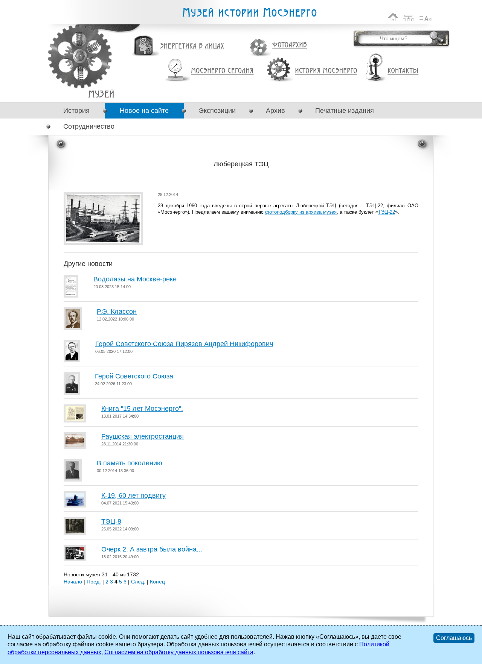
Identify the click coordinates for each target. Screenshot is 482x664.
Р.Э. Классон (117, 311)
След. (138, 582)
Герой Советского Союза (134, 376)
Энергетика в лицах (192, 46)
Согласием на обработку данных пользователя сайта (178, 652)
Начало (73, 582)
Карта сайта (409, 17)
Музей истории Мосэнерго (249, 12)
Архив (275, 110)
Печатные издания (344, 110)
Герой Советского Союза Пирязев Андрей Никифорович (184, 344)
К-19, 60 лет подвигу (133, 495)
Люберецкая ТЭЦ (101, 94)
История (76, 110)
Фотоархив (289, 45)
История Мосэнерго (326, 71)
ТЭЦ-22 (386, 212)
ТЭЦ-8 (111, 521)
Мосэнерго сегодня (222, 71)
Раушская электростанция (142, 436)
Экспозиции (217, 110)
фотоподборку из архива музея (301, 212)
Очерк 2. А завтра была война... (151, 549)
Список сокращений (425, 17)
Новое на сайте (144, 110)
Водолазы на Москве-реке (135, 279)
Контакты (403, 71)
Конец (157, 582)
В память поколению (129, 463)
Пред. (94, 582)
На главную (393, 17)
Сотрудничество (88, 126)
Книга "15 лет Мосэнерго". (142, 408)
